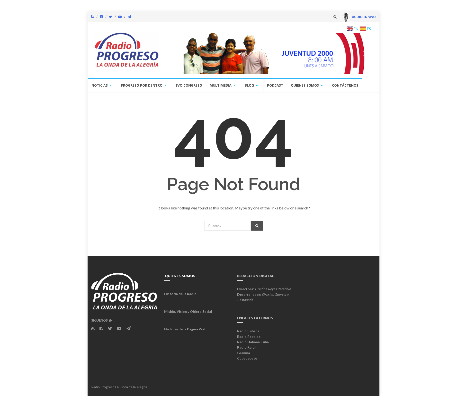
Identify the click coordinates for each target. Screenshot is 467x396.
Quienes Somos (305, 85)
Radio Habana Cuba (253, 342)
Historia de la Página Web (185, 329)
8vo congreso (189, 85)
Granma (243, 353)
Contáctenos (345, 85)
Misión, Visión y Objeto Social (188, 311)
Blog (249, 85)
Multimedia (221, 85)
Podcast (275, 85)
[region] (269, 53)
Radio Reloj (246, 347)
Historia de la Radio (180, 294)
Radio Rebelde (248, 336)
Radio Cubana (248, 331)
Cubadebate (247, 358)
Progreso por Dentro (141, 85)
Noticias (99, 85)
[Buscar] (257, 226)
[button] (309, 53)
